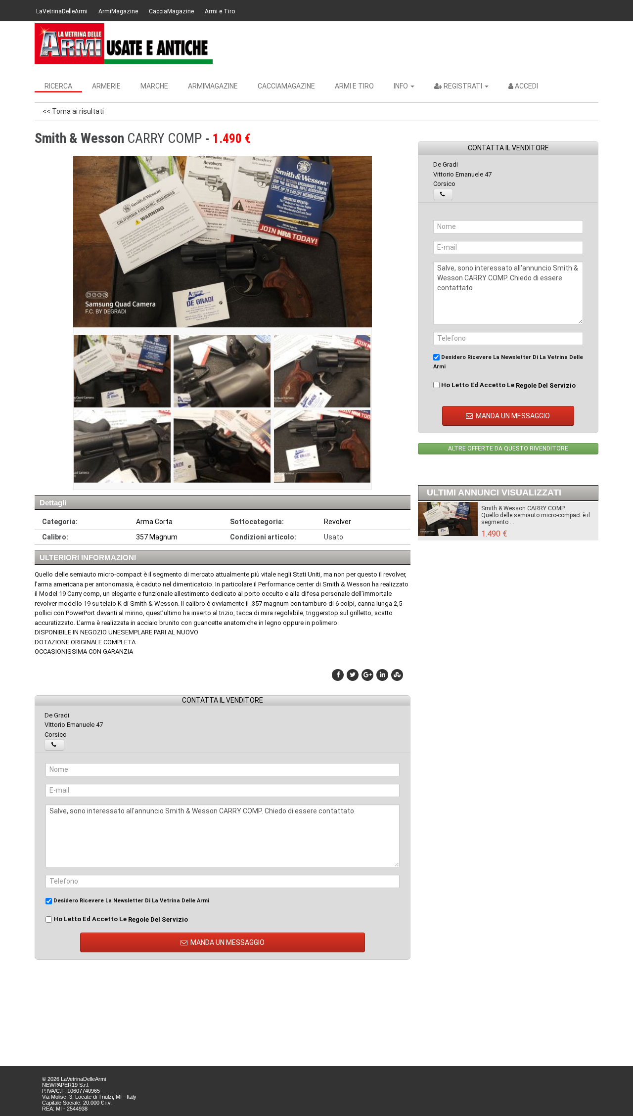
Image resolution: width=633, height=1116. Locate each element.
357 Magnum (157, 537)
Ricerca (58, 86)
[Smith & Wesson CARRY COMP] (122, 371)
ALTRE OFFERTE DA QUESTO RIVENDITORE (508, 448)
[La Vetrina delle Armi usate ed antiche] (124, 43)
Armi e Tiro (220, 11)
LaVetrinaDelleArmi (62, 11)
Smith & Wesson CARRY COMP (523, 508)
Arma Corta (154, 522)
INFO (401, 86)
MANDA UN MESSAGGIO (227, 942)
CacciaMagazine (171, 11)
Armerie (106, 86)
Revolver (337, 522)
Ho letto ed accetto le (120, 919)
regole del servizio (158, 919)
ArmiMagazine (118, 11)
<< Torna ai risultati (73, 111)
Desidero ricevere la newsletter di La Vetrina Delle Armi (130, 900)
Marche (154, 86)
